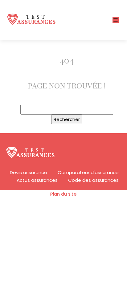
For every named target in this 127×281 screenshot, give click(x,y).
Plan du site (63, 194)
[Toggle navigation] (115, 20)
